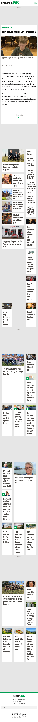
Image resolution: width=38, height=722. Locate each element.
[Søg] (34, 707)
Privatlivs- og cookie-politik (19, 699)
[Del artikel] (7, 63)
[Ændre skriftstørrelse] (3, 63)
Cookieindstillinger (17, 701)
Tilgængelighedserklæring (19, 703)
